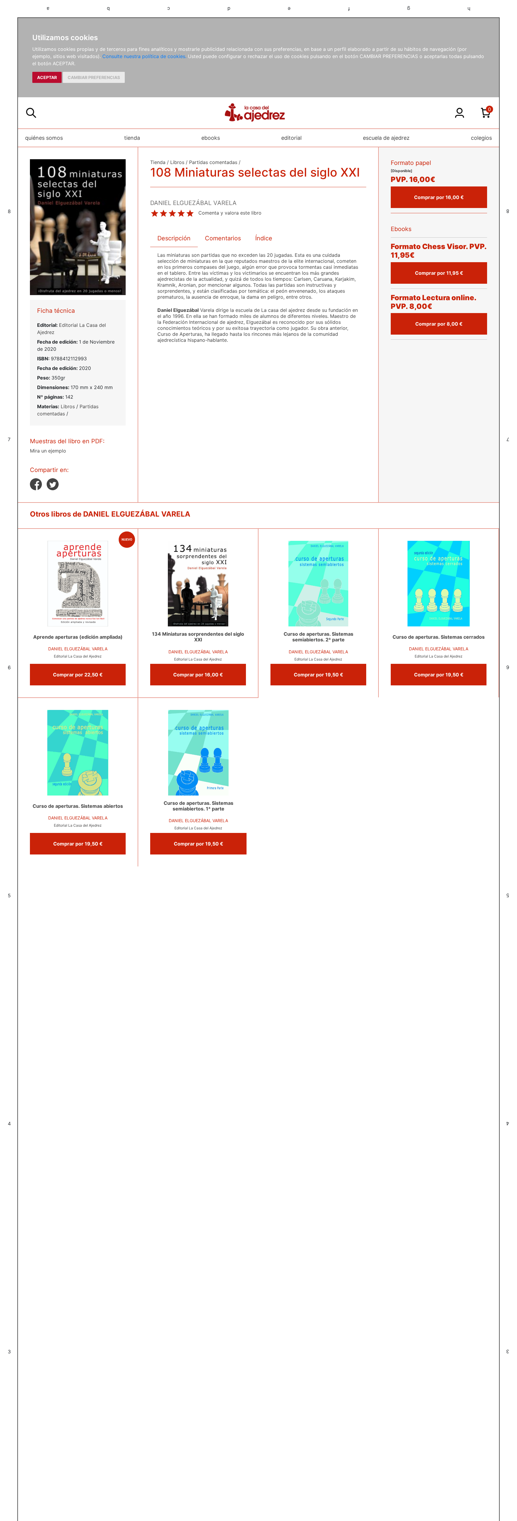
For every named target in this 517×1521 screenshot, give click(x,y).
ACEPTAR (47, 77)
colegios (481, 138)
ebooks (210, 138)
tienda (132, 138)
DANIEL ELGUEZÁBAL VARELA (77, 648)
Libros (68, 406)
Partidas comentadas (213, 162)
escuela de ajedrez (386, 138)
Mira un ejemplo (48, 451)
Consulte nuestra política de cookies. (144, 56)
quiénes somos (44, 138)
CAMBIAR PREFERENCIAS (94, 77)
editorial (291, 138)
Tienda (157, 162)
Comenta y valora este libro (229, 213)
